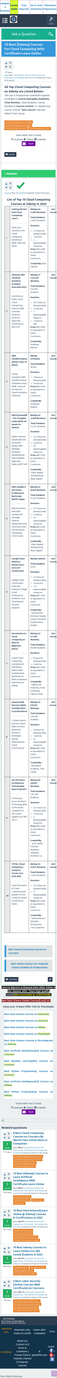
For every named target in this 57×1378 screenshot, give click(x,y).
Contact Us (21, 1344)
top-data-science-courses (23, 1230)
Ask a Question (24, 34)
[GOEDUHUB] (13, 19)
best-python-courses (38, 1267)
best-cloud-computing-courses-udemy (19, 122)
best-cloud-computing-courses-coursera (28, 1156)
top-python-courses (21, 1267)
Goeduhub (17, 1153)
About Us (22, 1340)
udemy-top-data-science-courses (25, 1237)
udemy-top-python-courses (23, 1270)
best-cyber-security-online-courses (26, 1311)
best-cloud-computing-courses (16, 128)
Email (30, 143)
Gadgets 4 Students (5, 7)
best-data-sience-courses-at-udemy (26, 1240)
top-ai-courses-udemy (21, 1200)
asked (6, 75)
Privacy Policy (21, 1355)
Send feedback (9, 1319)
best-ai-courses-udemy (22, 1197)
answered (8, 193)
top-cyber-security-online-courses (26, 1307)
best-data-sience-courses (23, 1234)
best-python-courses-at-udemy (25, 1274)
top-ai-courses (19, 1203)
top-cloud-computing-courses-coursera (27, 1159)
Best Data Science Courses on (26, 1014)
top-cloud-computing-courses (40, 128)
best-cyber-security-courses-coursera (27, 1304)
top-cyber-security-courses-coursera (26, 1301)
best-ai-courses (37, 1200)
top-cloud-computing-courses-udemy (18, 125)
